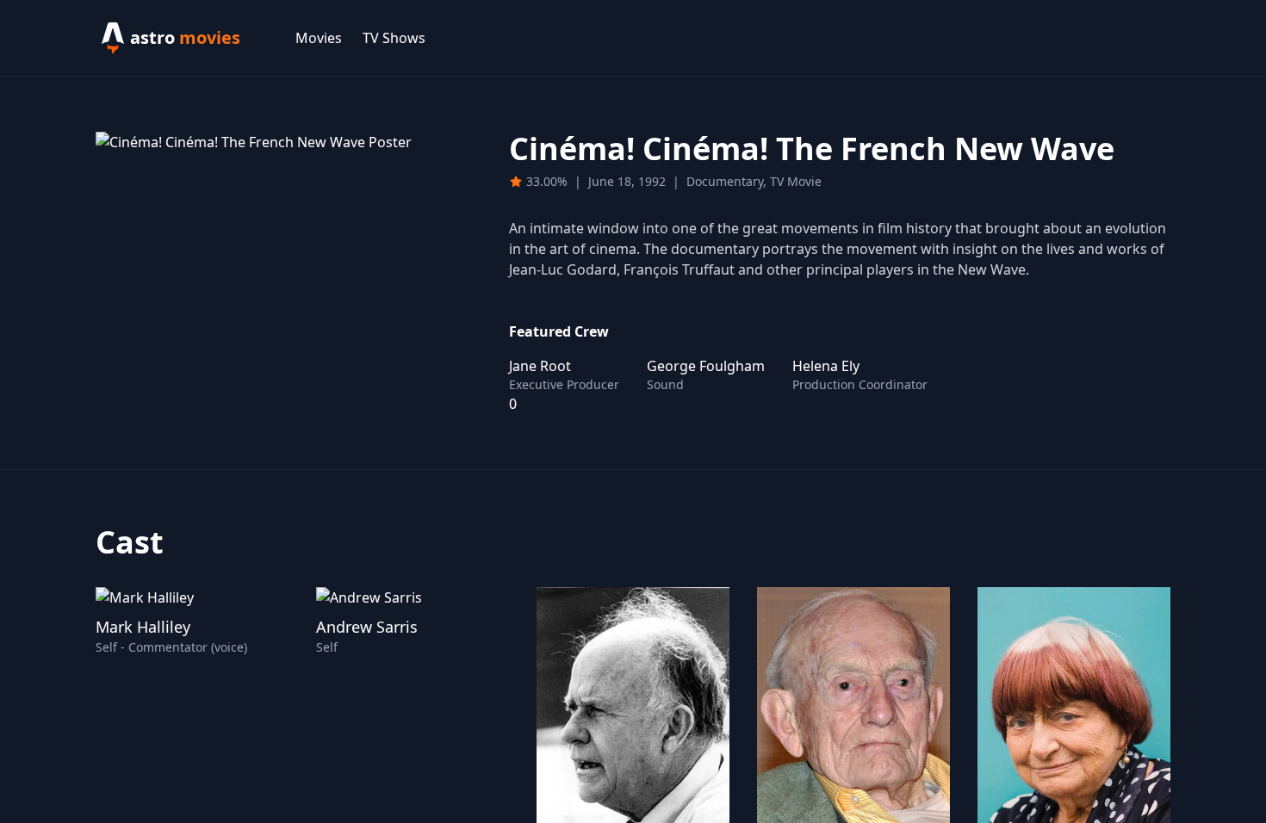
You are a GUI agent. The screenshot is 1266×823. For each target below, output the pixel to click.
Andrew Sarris (367, 626)
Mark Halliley (143, 626)
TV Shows (394, 37)
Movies (318, 37)
